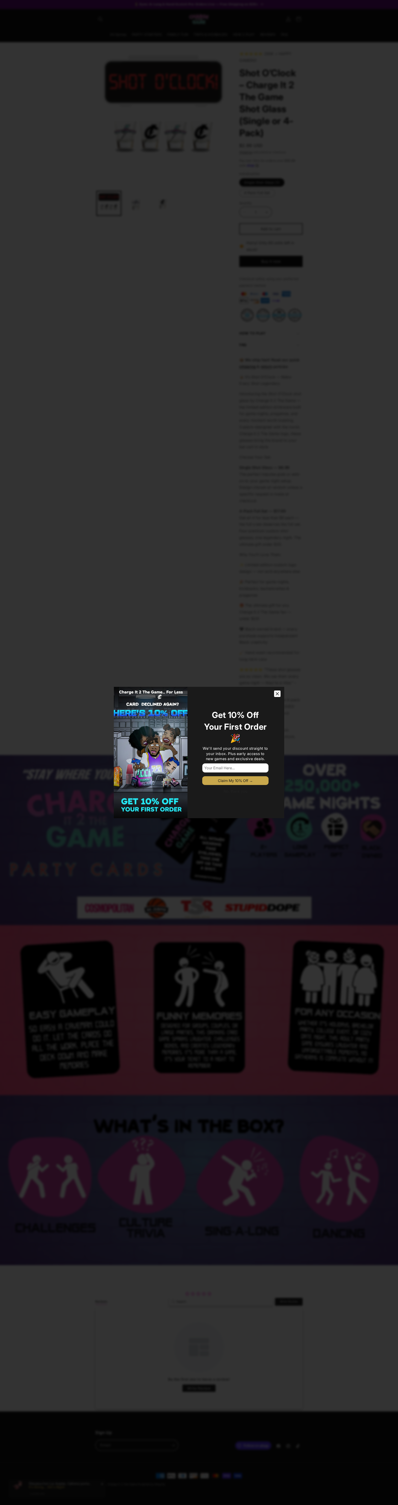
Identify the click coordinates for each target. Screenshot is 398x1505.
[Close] (277, 694)
